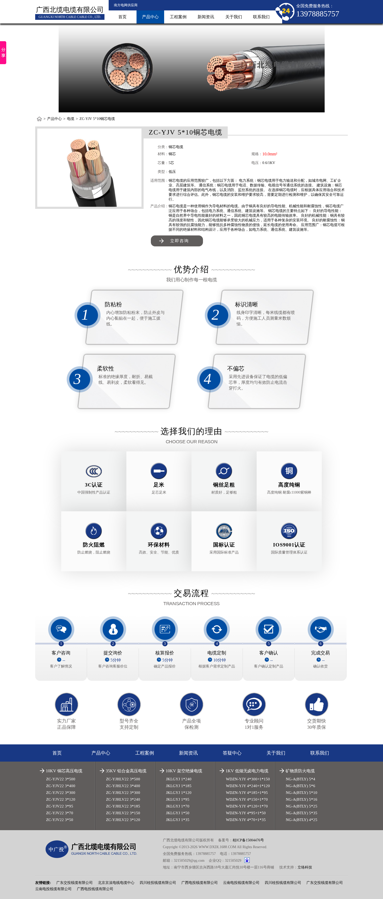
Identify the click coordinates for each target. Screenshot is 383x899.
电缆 (70, 119)
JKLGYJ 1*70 (177, 806)
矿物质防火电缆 (300, 771)
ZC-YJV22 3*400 (60, 786)
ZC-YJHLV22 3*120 (123, 820)
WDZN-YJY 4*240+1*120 (248, 786)
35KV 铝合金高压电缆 (126, 771)
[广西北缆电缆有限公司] (94, 849)
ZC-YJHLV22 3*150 (123, 813)
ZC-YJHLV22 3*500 (123, 779)
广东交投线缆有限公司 (74, 883)
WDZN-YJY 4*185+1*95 (247, 793)
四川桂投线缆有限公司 (158, 883)
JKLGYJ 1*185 (178, 786)
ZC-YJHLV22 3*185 (123, 806)
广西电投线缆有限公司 (199, 883)
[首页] (39, 119)
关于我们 (233, 17)
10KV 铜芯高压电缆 (64, 771)
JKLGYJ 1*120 (178, 793)
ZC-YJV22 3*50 (59, 820)
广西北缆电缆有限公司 (70, 10)
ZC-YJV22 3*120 (60, 799)
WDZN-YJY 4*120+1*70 (247, 806)
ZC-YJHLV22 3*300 (123, 793)
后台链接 (42, 873)
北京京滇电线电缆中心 (116, 883)
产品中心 (150, 17)
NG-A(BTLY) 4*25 (301, 820)
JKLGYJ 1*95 (177, 799)
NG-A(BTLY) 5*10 (301, 793)
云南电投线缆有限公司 (241, 883)
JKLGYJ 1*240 (178, 779)
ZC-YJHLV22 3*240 (123, 799)
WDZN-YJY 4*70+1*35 (246, 820)
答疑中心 (232, 753)
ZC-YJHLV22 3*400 (123, 786)
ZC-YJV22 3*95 (59, 806)
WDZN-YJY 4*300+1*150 (248, 779)
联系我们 (261, 17)
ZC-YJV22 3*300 (60, 793)
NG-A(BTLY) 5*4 (300, 779)
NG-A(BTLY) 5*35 (301, 813)
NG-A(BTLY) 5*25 (301, 806)
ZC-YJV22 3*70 (59, 813)
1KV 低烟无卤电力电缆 (247, 771)
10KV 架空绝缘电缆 (184, 771)
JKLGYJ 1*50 (177, 813)
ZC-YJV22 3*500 (60, 779)
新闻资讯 (205, 17)
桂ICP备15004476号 (248, 840)
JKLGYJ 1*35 (177, 820)
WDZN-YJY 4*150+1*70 (247, 799)
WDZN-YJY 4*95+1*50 (246, 813)
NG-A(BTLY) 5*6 (300, 786)
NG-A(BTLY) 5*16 (301, 799)
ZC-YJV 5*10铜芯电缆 (97, 119)
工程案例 (178, 17)
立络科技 (305, 867)
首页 (122, 17)
